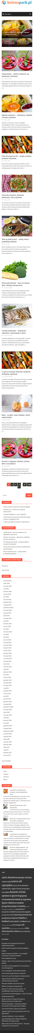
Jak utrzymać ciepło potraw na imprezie (14, 973)
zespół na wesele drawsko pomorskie (17, 928)
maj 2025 (6, 621)
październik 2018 (8, 731)
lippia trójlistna (9, 902)
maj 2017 (6, 750)
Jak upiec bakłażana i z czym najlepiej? (14, 514)
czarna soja (6, 881)
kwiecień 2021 (7, 691)
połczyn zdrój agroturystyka (10, 909)
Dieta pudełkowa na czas (9, 958)
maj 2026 (6, 589)
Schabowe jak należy (8, 996)
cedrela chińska (24, 877)
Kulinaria (6, 777)
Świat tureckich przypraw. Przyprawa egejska (16, 507)
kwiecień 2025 (7, 623)
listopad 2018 (7, 728)
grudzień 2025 (7, 602)
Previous (4, 29)
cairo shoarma (9, 877)
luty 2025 (6, 629)
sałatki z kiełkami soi (21, 921)
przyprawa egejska (24, 912)
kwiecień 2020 (7, 720)
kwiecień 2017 (7, 752)
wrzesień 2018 (7, 734)
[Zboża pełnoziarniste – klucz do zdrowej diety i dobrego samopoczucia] (17, 270)
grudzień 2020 (7, 701)
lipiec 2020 (6, 712)
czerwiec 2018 (7, 742)
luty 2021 (6, 696)
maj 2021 (6, 688)
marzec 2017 (7, 755)
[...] (2, 88)
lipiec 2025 (6, 615)
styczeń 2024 (7, 640)
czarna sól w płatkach (20, 885)
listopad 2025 (7, 605)
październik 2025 (8, 607)
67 (24, 484)
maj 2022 (6, 669)
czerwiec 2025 (7, 618)
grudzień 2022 (7, 653)
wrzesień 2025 (7, 610)
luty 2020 (6, 723)
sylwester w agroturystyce (7, 925)
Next (29, 29)
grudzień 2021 (7, 680)
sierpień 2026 (7, 581)
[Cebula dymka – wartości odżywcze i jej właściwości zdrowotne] (17, 61)
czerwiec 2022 (7, 667)
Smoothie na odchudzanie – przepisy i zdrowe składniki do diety (18, 792)
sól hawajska (17, 925)
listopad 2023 (7, 642)
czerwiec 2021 (7, 685)
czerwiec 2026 (7, 586)
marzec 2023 (7, 650)
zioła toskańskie (24, 931)
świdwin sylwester (5, 934)
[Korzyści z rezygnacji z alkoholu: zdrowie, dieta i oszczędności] (17, 448)
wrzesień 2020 (7, 709)
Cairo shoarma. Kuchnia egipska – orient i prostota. (17, 993)
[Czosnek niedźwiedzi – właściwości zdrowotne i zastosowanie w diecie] (17, 316)
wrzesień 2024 (7, 632)
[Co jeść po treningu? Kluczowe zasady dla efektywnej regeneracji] (17, 360)
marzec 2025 (7, 626)
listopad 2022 (7, 656)
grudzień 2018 (7, 726)
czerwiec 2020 (7, 715)
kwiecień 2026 (7, 591)
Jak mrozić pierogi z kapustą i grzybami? (14, 1008)
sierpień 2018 (7, 736)
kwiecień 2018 (7, 744)
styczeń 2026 (7, 599)
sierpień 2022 (7, 661)
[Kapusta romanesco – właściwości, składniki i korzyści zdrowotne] (17, 103)
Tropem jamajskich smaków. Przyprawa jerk (16, 522)
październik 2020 (8, 707)
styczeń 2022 (7, 677)
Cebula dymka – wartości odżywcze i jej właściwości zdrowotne (9, 42)
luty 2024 (6, 637)
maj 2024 (6, 634)
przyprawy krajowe (10, 918)
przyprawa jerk (7, 915)
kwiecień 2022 (7, 672)
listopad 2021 (7, 683)
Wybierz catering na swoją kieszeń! (12, 986)
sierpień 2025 (7, 613)
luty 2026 (6, 597)
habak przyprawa (22, 899)
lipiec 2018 (6, 739)
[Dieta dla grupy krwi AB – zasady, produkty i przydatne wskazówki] (17, 144)
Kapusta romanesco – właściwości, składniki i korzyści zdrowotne (24, 42)
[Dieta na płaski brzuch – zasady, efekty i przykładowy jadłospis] (17, 226)
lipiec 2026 (6, 583)
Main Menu (8, 14)
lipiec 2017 (6, 747)
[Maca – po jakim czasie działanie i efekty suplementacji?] (17, 403)
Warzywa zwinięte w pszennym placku (13, 983)
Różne (5, 779)
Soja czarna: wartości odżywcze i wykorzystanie (16, 976)
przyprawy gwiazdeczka (22, 914)
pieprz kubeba (18, 906)
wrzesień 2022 (7, 658)
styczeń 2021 (7, 699)
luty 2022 (6, 675)
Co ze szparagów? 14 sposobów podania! (14, 970)
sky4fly (4, 951)
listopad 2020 (7, 704)
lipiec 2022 (6, 664)
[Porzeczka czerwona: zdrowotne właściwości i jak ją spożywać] (17, 183)
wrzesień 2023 (7, 645)
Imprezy (5, 774)
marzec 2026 (7, 594)
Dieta (5, 771)
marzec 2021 (7, 693)
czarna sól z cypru (9, 888)
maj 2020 (6, 718)
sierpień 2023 (7, 648)
